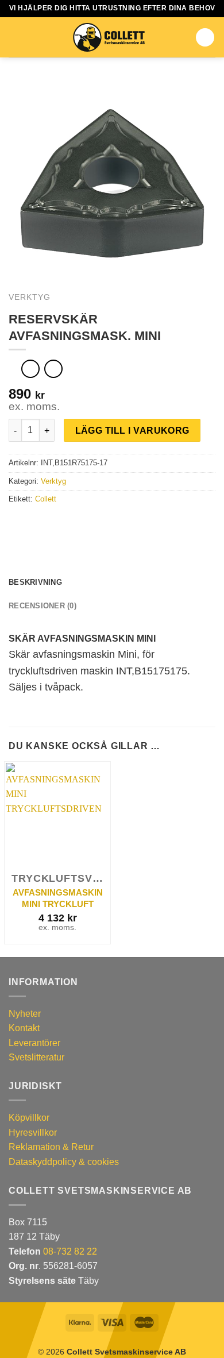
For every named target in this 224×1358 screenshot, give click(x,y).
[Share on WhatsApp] (15, 523)
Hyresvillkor (33, 1132)
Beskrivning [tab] (35, 582)
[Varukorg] (205, 37)
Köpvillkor (29, 1117)
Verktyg (30, 297)
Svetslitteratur (36, 1057)
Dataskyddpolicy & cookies (64, 1162)
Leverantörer (34, 1043)
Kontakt (24, 1028)
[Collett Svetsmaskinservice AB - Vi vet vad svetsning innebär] (108, 37)
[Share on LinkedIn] (71, 523)
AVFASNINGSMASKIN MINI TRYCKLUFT (58, 898)
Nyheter (25, 1014)
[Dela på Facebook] (29, 523)
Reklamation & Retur (51, 1147)
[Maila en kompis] (57, 523)
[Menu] (15, 37)
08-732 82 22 (70, 1251)
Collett (45, 499)
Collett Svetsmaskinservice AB (126, 1351)
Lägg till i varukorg (132, 430)
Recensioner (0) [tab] (42, 605)
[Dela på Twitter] (43, 523)
